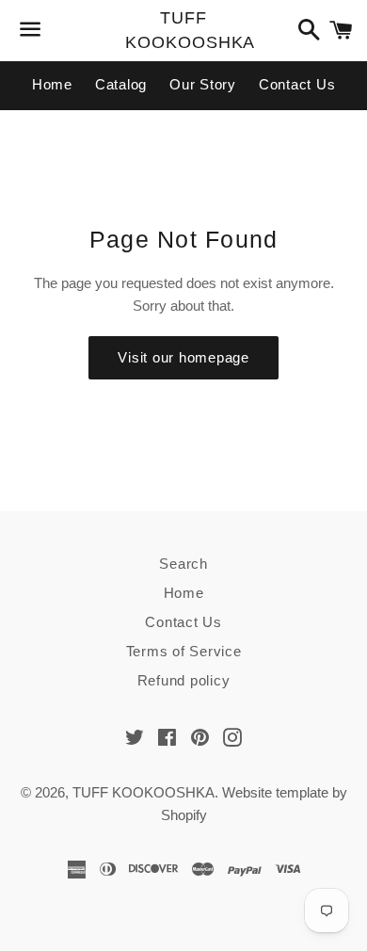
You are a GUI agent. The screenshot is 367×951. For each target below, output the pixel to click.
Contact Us (297, 84)
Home (52, 84)
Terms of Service (184, 651)
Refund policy (184, 680)
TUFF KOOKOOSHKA (183, 29)
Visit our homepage (183, 357)
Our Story (202, 84)
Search (183, 564)
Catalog (121, 84)
